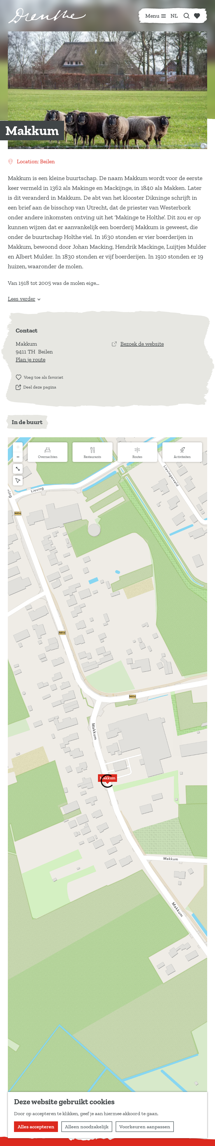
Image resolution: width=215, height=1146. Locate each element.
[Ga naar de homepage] (47, 16)
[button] (107, 781)
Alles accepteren (36, 1127)
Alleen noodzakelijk (87, 1127)
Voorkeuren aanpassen (144, 1127)
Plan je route (30, 359)
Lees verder (21, 298)
